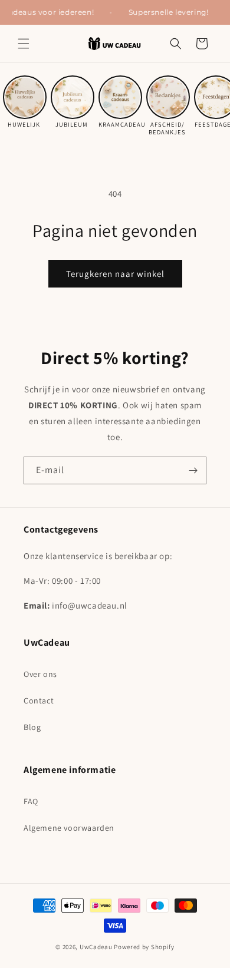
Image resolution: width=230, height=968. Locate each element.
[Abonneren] (193, 470)
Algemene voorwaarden (69, 827)
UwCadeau (96, 947)
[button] (24, 44)
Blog (32, 727)
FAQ (31, 801)
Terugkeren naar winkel (115, 273)
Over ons (40, 674)
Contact (39, 700)
